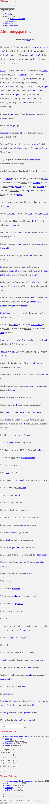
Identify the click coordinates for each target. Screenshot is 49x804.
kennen (35, 90)
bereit (2, 679)
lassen (41, 90)
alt (46, 202)
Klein (25, 435)
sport (9, 59)
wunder (33, 363)
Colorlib (39, 801)
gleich (24, 457)
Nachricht (4, 248)
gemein (18, 186)
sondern (16, 701)
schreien (31, 457)
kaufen (16, 225)
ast (37, 148)
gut (34, 114)
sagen (19, 194)
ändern (29, 573)
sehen (20, 603)
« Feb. (2, 771)
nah (31, 255)
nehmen (40, 450)
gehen (2, 275)
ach (16, 47)
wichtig (22, 74)
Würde (3, 305)
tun (23, 59)
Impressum (9, 794)
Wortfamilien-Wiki (17, 19)
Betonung (9, 743)
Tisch (29, 517)
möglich (18, 495)
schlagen (8, 739)
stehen (33, 301)
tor (41, 386)
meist (30, 98)
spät (11, 637)
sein (13, 137)
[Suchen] (25, 727)
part (28, 39)
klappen (36, 182)
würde (39, 301)
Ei (34, 59)
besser (23, 487)
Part (31, 420)
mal (31, 114)
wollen (44, 232)
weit (37, 340)
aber (10, 148)
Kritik (12, 390)
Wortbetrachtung (11, 25)
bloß (2, 332)
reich (11, 271)
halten (9, 86)
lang (41, 480)
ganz (10, 236)
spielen (8, 55)
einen (45, 47)
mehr (35, 271)
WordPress (14, 803)
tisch (27, 386)
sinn (2, 51)
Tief (46, 271)
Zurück (3, 313)
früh (11, 630)
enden (3, 94)
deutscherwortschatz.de (9, 5)
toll (20, 133)
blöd (33, 221)
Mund (19, 340)
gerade (27, 712)
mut (7, 694)
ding (6, 225)
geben (27, 148)
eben (30, 213)
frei (38, 102)
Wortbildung (10, 21)
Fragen (45, 86)
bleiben (18, 232)
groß (38, 55)
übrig (35, 412)
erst (19, 420)
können (9, 275)
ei (2, 47)
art (40, 47)
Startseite (8, 14)
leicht (44, 148)
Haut (9, 705)
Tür (14, 344)
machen (40, 186)
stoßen (7, 745)
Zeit (19, 547)
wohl (2, 118)
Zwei (2, 70)
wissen (17, 596)
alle (39, 213)
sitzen (38, 555)
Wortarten (9, 23)
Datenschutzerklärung (13, 796)
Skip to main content (8, 1)
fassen (24, 305)
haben (45, 213)
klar (10, 581)
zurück (3, 86)
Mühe (19, 148)
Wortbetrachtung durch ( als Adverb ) (20, 736)
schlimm (41, 244)
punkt (25, 630)
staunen (44, 70)
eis (3, 114)
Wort (36, 47)
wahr (31, 144)
